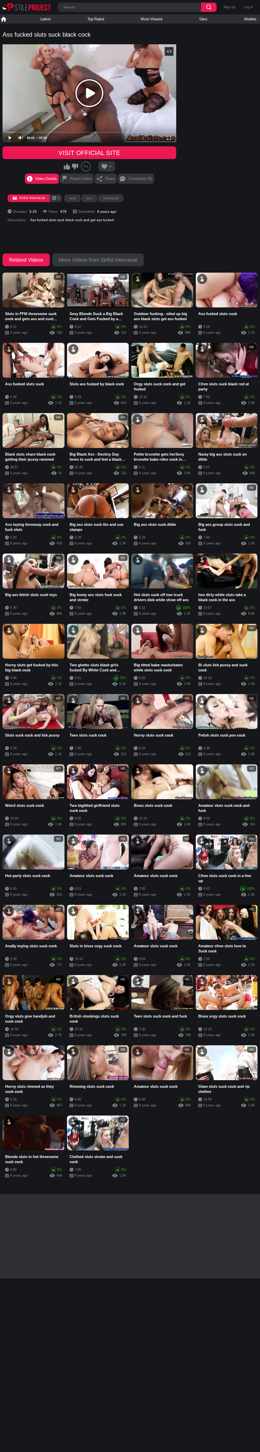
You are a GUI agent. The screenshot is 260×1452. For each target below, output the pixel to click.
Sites (203, 19)
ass (89, 198)
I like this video (67, 166)
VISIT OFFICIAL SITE (89, 152)
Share (110, 178)
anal (72, 198)
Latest (45, 19)
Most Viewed (151, 19)
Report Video (81, 178)
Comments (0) (140, 178)
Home (4, 19)
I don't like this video (75, 166)
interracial (110, 198)
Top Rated (95, 19)
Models (250, 19)
